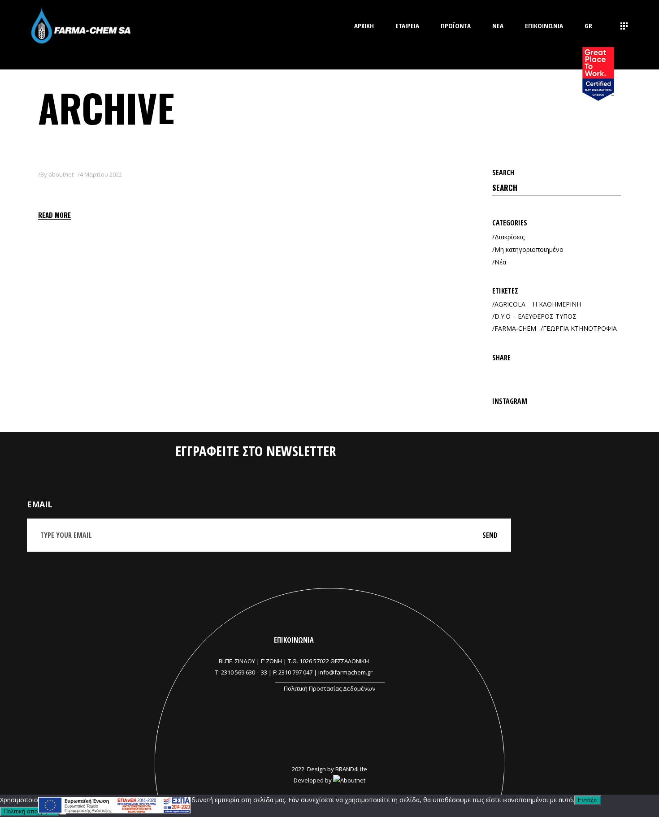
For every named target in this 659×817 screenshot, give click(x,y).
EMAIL (39, 504)
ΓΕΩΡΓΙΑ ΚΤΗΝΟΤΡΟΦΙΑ (580, 328)
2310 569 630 (238, 672)
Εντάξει (588, 800)
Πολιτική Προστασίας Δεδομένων (329, 688)
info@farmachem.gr (345, 672)
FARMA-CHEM (515, 328)
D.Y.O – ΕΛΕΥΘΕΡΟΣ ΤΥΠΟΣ (535, 316)
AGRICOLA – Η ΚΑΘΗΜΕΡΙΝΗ (537, 304)
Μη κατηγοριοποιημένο (529, 249)
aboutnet (61, 174)
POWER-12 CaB (78, 191)
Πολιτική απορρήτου (30, 811)
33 (264, 672)
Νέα (500, 262)
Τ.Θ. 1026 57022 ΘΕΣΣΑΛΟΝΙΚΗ (328, 661)
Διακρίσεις (509, 237)
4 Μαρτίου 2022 (101, 174)
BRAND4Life (351, 769)
